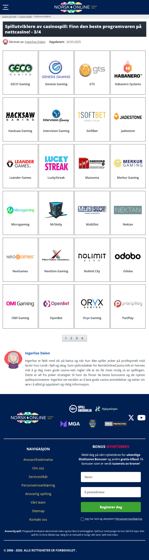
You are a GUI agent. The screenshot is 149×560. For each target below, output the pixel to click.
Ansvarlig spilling (38, 493)
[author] (5, 42)
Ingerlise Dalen (37, 353)
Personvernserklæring (38, 485)
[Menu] (6, 7)
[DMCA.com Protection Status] (116, 424)
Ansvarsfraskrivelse (38, 459)
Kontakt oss (38, 519)
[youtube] (141, 418)
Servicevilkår (38, 476)
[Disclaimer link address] (106, 408)
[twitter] (131, 418)
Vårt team (38, 502)
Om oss (38, 468)
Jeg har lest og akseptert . (114, 519)
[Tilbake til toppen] (141, 554)
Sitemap (38, 510)
